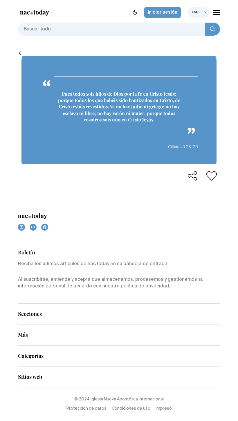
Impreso (164, 409)
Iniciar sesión (162, 12)
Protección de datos (86, 409)
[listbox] (199, 12)
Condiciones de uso (131, 409)
